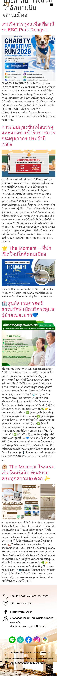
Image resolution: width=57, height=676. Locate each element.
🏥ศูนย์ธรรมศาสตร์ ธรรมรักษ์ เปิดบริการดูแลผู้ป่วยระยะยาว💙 (28, 309)
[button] (51, 4)
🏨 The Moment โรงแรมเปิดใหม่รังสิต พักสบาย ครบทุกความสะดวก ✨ (28, 472)
